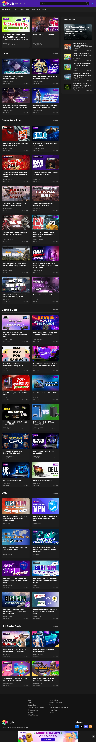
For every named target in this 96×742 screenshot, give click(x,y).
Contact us (53, 710)
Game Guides (54, 700)
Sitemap (30, 712)
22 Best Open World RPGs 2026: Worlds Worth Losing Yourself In (14, 265)
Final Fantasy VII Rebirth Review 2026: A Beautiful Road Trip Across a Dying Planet (45, 266)
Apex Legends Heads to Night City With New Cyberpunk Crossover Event (82, 65)
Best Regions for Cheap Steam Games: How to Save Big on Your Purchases (44, 549)
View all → (56, 53)
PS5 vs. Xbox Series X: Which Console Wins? (43, 423)
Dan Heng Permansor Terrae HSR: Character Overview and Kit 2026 (45, 106)
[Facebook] (77, 726)
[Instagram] (90, 726)
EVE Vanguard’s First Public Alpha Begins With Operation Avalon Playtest (82, 75)
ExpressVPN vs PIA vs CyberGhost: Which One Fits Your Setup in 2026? (45, 611)
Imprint (52, 712)
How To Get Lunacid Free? (42, 295)
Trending (36, 217)
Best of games (8, 127)
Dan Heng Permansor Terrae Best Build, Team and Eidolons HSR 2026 (15, 106)
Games (22, 9)
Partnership (37, 633)
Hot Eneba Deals (11, 626)
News (15, 9)
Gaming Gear (30, 9)
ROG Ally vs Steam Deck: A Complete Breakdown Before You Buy (15, 335)
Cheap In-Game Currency (36, 707)
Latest (6, 53)
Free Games (37, 279)
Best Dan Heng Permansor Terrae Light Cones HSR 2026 (45, 77)
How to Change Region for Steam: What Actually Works (15, 548)
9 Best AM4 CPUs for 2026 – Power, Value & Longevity (13, 452)
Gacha (6, 60)
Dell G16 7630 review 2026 (42, 480)
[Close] (93, 736)
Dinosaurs (37, 406)
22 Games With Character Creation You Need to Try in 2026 (45, 173)
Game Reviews (8, 156)
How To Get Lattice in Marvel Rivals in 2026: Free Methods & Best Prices (44, 234)
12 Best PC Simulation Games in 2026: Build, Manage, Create (14, 296)
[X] (81, 726)
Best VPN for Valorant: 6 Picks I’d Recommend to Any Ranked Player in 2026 (45, 580)
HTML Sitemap (33, 715)
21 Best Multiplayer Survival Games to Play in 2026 (43, 204)
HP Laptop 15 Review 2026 (12, 480)
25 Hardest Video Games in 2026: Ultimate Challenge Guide (14, 204)
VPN (4, 493)
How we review (33, 710)
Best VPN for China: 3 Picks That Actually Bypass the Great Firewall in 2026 (15, 580)
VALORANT (37, 562)
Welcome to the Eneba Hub (59, 707)
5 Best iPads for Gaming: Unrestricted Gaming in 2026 (13, 365)
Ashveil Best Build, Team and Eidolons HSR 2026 (13, 77)
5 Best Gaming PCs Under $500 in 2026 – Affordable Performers (45, 365)
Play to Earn (41, 9)
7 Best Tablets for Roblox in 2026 (45, 393)
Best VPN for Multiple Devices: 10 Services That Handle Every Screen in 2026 (15, 518)
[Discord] (86, 726)
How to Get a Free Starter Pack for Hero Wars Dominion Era (44, 679)
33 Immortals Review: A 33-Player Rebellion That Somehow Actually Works (15, 174)
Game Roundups (11, 120)
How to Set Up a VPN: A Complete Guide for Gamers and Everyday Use (45, 518)
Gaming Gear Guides (56, 703)
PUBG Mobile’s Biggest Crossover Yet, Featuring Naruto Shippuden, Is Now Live (82, 45)
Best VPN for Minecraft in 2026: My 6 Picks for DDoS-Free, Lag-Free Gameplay (14, 611)
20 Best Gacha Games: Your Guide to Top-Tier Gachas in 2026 (15, 234)
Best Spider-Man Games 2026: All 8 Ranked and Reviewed (15, 144)
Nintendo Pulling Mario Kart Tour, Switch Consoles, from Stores (82, 55)
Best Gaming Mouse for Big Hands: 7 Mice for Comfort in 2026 (45, 334)
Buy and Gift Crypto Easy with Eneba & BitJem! (43, 650)
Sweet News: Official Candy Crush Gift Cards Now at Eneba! (15, 679)
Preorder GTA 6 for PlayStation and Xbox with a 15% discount (14, 650)
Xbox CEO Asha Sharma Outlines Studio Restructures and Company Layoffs (82, 85)
